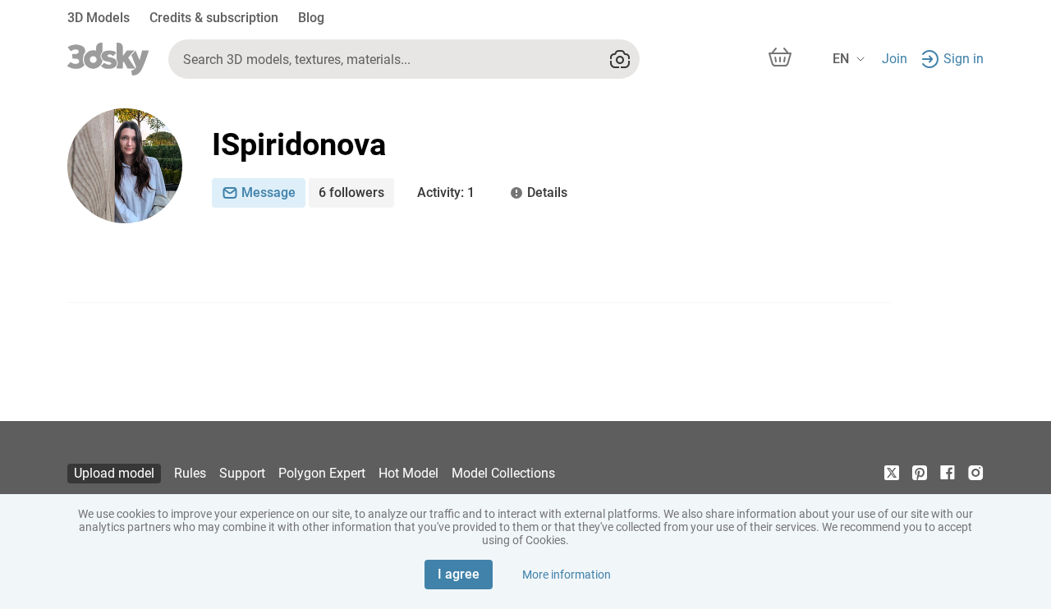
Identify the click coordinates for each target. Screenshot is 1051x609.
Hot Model (408, 473)
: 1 (446, 192)
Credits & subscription (213, 17)
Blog (311, 17)
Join (894, 58)
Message (268, 192)
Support (242, 473)
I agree (459, 574)
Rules (190, 473)
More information (566, 574)
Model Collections (503, 473)
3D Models (98, 17)
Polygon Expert (321, 473)
